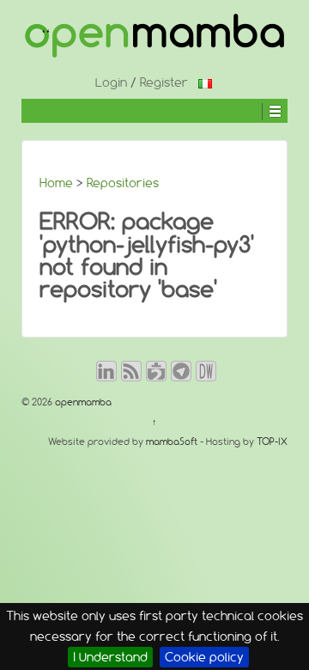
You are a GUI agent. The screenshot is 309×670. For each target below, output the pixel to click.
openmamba (82, 402)
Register (164, 82)
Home (56, 183)
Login (111, 82)
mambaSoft (171, 442)
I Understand (110, 657)
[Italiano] (205, 82)
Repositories (123, 183)
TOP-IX (272, 442)
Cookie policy (204, 657)
